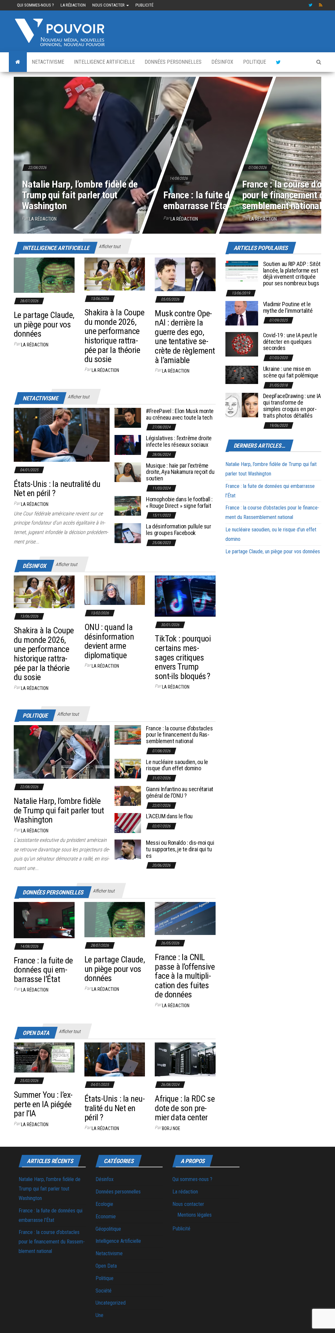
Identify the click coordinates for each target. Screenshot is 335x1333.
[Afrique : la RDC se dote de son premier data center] (185, 1059)
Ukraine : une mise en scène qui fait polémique (290, 372)
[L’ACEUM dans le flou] (128, 823)
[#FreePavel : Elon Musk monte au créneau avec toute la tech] (128, 417)
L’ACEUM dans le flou (169, 816)
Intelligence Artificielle (104, 62)
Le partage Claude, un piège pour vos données (44, 324)
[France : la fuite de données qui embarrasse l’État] (44, 920)
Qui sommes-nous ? (35, 5)
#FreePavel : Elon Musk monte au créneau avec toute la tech (180, 414)
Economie (106, 1216)
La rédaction (73, 5)
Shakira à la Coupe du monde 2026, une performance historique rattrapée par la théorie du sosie (114, 336)
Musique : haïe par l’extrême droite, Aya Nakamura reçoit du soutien (180, 472)
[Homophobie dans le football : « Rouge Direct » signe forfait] (128, 505)
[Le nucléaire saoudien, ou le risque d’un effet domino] (128, 768)
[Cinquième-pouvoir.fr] (18, 62)
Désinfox (222, 62)
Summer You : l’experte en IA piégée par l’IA (43, 1104)
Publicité (144, 5)
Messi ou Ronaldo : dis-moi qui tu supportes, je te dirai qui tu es (180, 849)
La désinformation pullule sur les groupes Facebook (178, 529)
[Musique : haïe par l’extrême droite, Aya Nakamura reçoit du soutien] (128, 472)
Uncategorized (111, 1303)
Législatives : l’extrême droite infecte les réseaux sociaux (179, 441)
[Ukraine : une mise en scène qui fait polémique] (241, 374)
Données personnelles (173, 62)
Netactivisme (48, 62)
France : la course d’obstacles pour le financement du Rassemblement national (179, 735)
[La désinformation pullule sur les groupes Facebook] (128, 533)
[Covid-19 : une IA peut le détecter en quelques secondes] (241, 344)
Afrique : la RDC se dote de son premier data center (185, 1108)
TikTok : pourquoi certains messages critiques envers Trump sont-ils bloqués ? (183, 657)
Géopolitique (108, 1229)
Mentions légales (194, 1215)
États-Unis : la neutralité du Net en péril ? (57, 488)
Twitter (310, 5)
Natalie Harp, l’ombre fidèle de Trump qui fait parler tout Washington (79, 194)
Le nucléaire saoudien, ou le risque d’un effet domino (177, 765)
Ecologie (104, 1204)
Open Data (106, 1266)
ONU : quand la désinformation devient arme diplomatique (109, 641)
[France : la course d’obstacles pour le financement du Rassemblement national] (128, 734)
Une (99, 1315)
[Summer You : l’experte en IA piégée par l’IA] (44, 1057)
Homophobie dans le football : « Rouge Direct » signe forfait (179, 502)
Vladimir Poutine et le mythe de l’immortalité (288, 307)
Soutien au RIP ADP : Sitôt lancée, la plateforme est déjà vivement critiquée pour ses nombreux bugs (292, 273)
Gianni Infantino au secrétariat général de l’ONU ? (179, 792)
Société (104, 1291)
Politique (254, 62)
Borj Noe (171, 1128)
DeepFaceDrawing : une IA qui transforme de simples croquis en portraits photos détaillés (292, 405)
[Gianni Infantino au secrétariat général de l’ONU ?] (128, 795)
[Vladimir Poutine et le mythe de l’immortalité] (241, 313)
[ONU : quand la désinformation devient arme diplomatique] (114, 590)
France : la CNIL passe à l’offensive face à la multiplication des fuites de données (185, 975)
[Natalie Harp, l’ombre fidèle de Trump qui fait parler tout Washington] (62, 751)
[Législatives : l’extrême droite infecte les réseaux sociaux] (128, 445)
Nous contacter (109, 5)
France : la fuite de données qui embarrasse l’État (222, 200)
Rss (321, 5)
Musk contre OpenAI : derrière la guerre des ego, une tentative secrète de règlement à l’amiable (185, 336)
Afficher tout (109, 246)
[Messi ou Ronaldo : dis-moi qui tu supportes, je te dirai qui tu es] (128, 849)
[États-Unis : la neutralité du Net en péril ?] (62, 434)
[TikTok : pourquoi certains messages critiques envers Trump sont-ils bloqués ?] (185, 595)
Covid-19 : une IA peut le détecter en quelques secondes (290, 342)
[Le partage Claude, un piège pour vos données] (44, 275)
